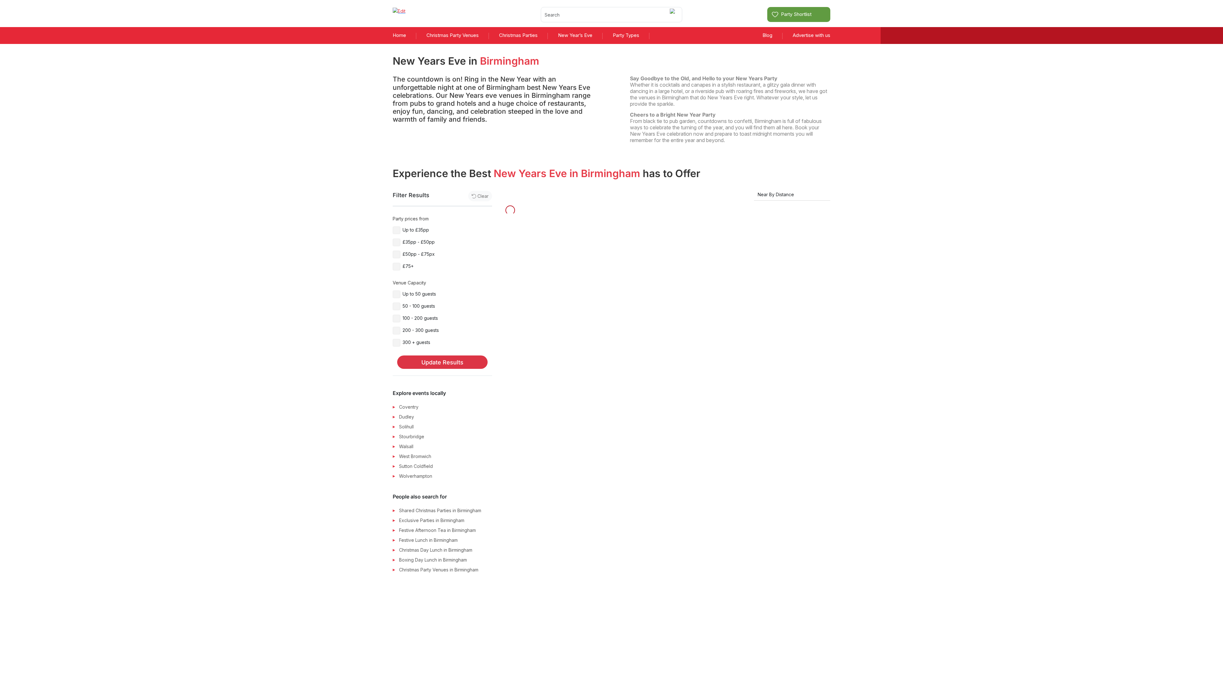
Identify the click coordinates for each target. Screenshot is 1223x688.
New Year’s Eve (575, 35)
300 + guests (416, 342)
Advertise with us (811, 35)
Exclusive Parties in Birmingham (431, 520)
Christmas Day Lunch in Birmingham (435, 550)
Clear (483, 196)
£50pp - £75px (419, 254)
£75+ (408, 266)
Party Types (626, 35)
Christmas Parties (518, 35)
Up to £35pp (416, 230)
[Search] (673, 14)
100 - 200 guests (420, 318)
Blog (767, 35)
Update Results (442, 362)
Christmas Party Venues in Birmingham (438, 569)
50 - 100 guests (419, 306)
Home (399, 35)
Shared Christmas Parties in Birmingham (440, 510)
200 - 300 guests (421, 330)
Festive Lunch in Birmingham (428, 540)
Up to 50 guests (419, 294)
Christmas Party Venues (452, 35)
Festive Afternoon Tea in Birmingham (437, 530)
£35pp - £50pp (419, 242)
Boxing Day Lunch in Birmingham (433, 560)
